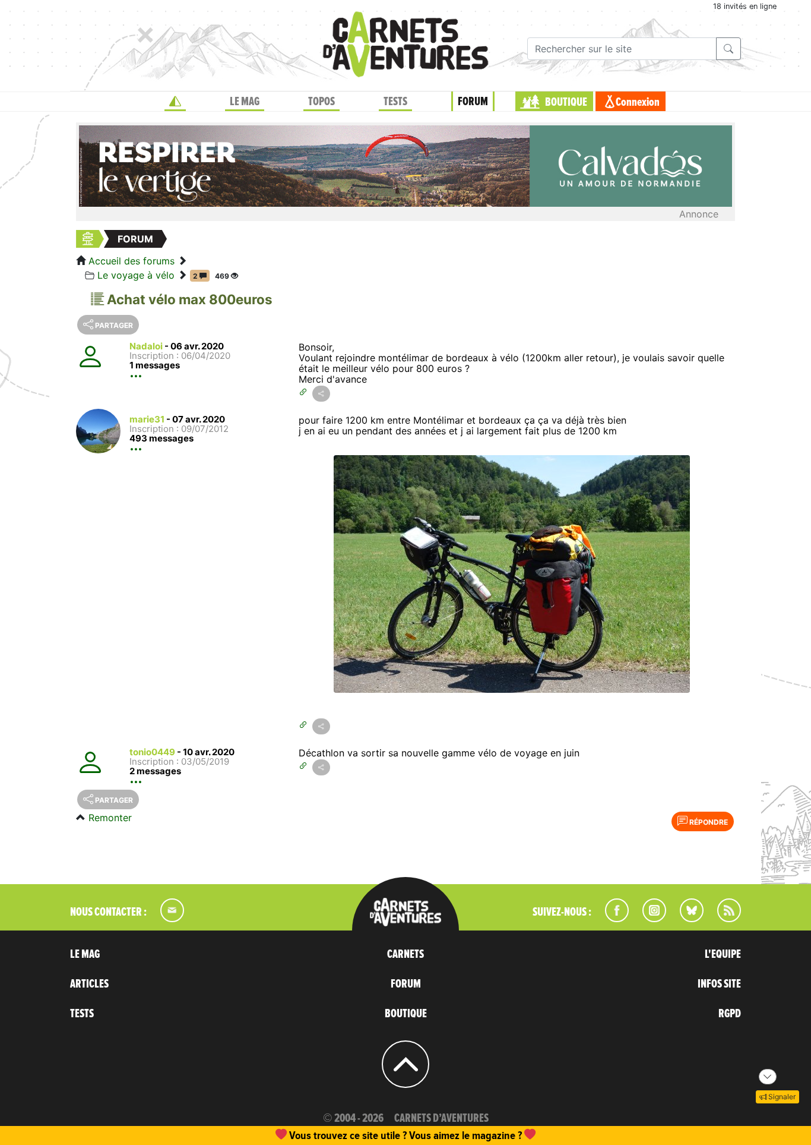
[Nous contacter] (166, 919)
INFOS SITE (719, 984)
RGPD (729, 1014)
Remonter (110, 818)
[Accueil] (175, 102)
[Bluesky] (686, 919)
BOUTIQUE (566, 102)
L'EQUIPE (723, 954)
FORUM (473, 102)
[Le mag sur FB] (612, 919)
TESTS (395, 102)
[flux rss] (723, 919)
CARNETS (405, 954)
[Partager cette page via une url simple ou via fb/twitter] (321, 394)
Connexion (638, 102)
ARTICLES (89, 984)
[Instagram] (649, 919)
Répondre (708, 822)
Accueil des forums (131, 261)
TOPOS (321, 102)
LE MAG (244, 102)
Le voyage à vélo (136, 275)
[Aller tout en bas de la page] (767, 1077)
